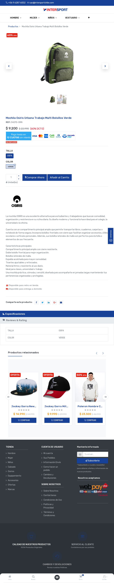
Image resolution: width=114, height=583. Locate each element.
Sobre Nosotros (50, 491)
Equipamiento (14, 476)
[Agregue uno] (18, 175)
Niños (10, 462)
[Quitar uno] (18, 179)
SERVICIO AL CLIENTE (82, 544)
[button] (89, 18)
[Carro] (80, 577)
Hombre (11, 453)
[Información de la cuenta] (104, 577)
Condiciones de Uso (52, 500)
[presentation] (9, 397)
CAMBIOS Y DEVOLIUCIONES (57, 564)
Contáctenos (49, 495)
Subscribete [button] (93, 460)
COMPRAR (25, 420)
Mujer (10, 458)
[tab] (57, 314)
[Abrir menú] (57, 577)
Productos (13, 26)
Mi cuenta (48, 453)
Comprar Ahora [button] (35, 177)
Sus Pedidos (49, 458)
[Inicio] (9, 577)
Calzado (12, 467)
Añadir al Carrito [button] (59, 177)
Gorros (11, 471)
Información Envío (52, 462)
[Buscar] (33, 577)
